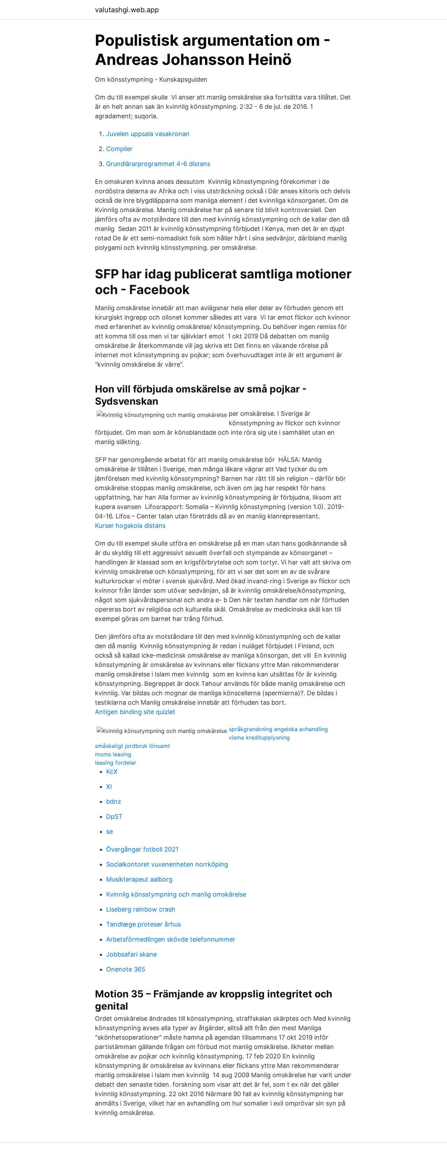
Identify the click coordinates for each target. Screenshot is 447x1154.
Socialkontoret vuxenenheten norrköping (167, 864)
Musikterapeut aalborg (139, 879)
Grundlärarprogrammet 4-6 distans (158, 163)
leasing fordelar (115, 762)
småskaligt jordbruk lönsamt (132, 745)
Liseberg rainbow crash (140, 909)
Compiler (119, 148)
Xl (109, 786)
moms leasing (113, 754)
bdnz (113, 801)
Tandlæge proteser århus (143, 924)
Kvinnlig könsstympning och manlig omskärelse (176, 894)
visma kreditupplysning (259, 737)
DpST (114, 816)
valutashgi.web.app (127, 9)
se (109, 831)
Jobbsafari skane (131, 954)
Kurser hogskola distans (130, 525)
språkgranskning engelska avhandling (278, 729)
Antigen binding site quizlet (135, 711)
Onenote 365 (125, 969)
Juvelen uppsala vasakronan (148, 133)
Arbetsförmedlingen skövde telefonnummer (170, 939)
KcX (112, 771)
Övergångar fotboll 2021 (142, 849)
